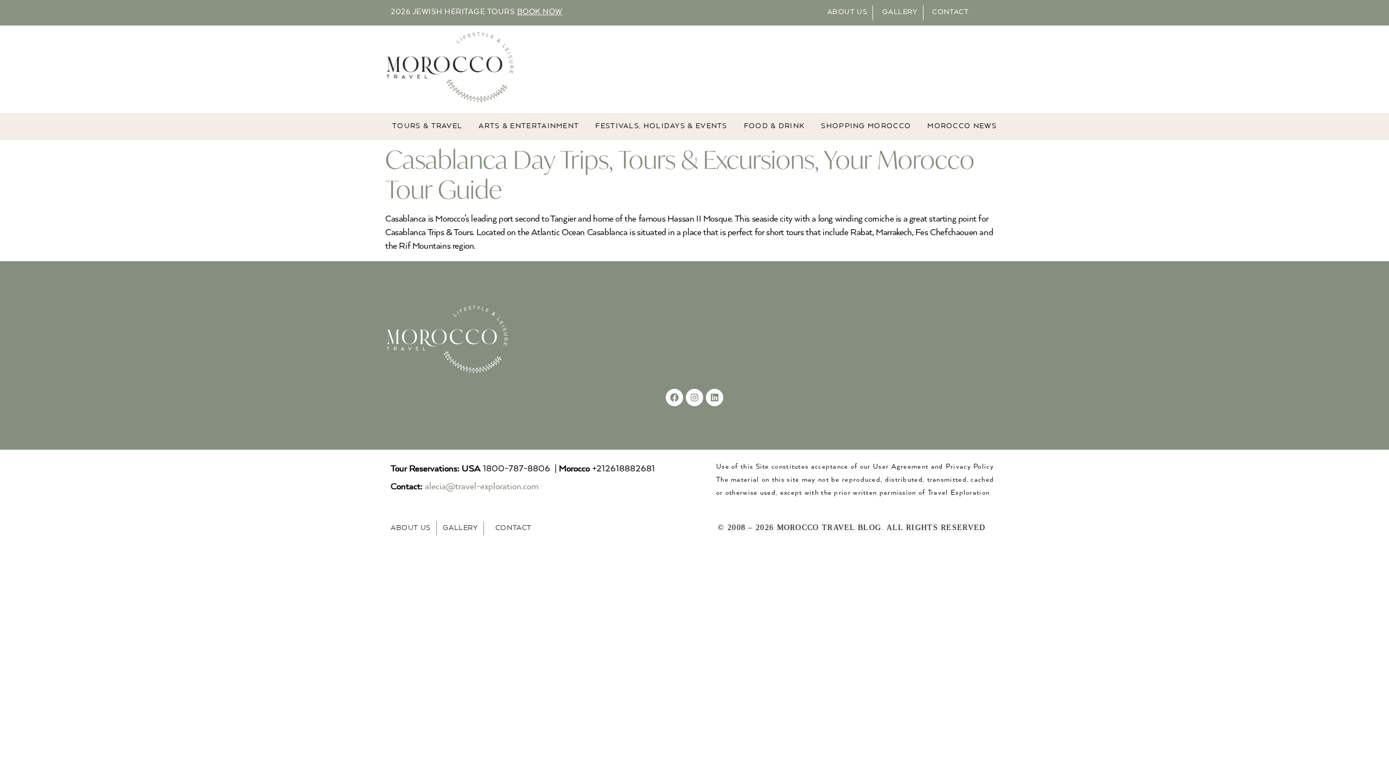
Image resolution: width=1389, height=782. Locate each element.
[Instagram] (694, 397)
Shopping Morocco (866, 126)
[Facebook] (674, 397)
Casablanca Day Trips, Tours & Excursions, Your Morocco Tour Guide (679, 174)
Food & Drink (774, 126)
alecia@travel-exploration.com (482, 487)
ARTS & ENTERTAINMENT (529, 126)
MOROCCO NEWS (962, 126)
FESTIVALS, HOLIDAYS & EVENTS (661, 126)
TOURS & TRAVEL (427, 126)
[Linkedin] (714, 397)
